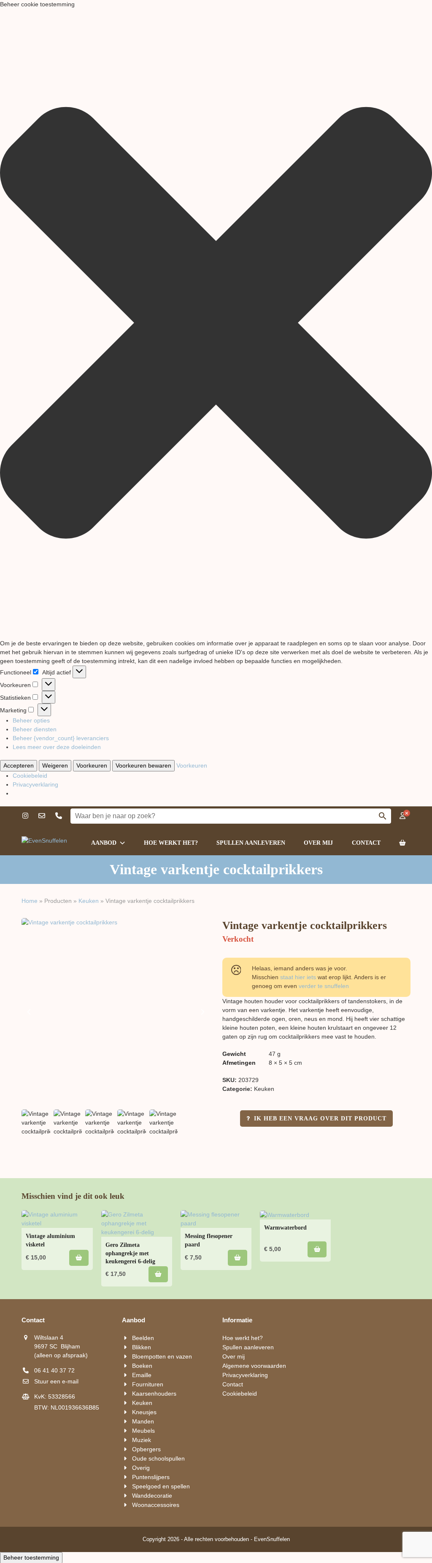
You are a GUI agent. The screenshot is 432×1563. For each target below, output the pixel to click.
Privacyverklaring (35, 784)
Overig (141, 1467)
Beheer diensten (35, 729)
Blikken (141, 1347)
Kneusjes (144, 1412)
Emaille (141, 1375)
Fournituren (147, 1384)
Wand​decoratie (152, 1495)
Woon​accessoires (155, 1504)
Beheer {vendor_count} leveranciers (61, 738)
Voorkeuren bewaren (143, 765)
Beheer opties (31, 720)
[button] (216, 324)
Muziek (141, 1440)
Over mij (233, 1356)
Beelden (143, 1338)
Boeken (142, 1365)
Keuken (88, 900)
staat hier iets (298, 977)
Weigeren (55, 765)
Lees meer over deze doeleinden (57, 747)
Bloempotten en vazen (162, 1356)
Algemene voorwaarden (254, 1365)
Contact (232, 1384)
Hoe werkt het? (242, 1338)
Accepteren (18, 765)
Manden (143, 1421)
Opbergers (146, 1449)
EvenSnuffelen (272, 1539)
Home (30, 900)
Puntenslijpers (151, 1477)
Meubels (143, 1430)
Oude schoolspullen (158, 1458)
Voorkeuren (91, 765)
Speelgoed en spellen (161, 1486)
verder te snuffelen (324, 986)
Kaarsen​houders (154, 1393)
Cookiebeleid (30, 775)
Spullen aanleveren (248, 1347)
